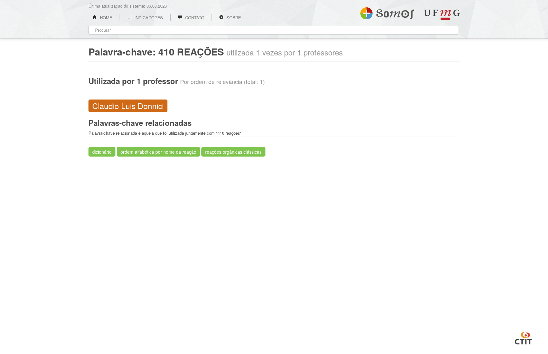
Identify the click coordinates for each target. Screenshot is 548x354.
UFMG (442, 15)
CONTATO (194, 18)
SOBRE (233, 18)
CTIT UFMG (523, 337)
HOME (105, 18)
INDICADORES (148, 18)
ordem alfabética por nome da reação (158, 152)
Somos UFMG (387, 12)
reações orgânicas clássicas (233, 152)
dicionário (102, 152)
